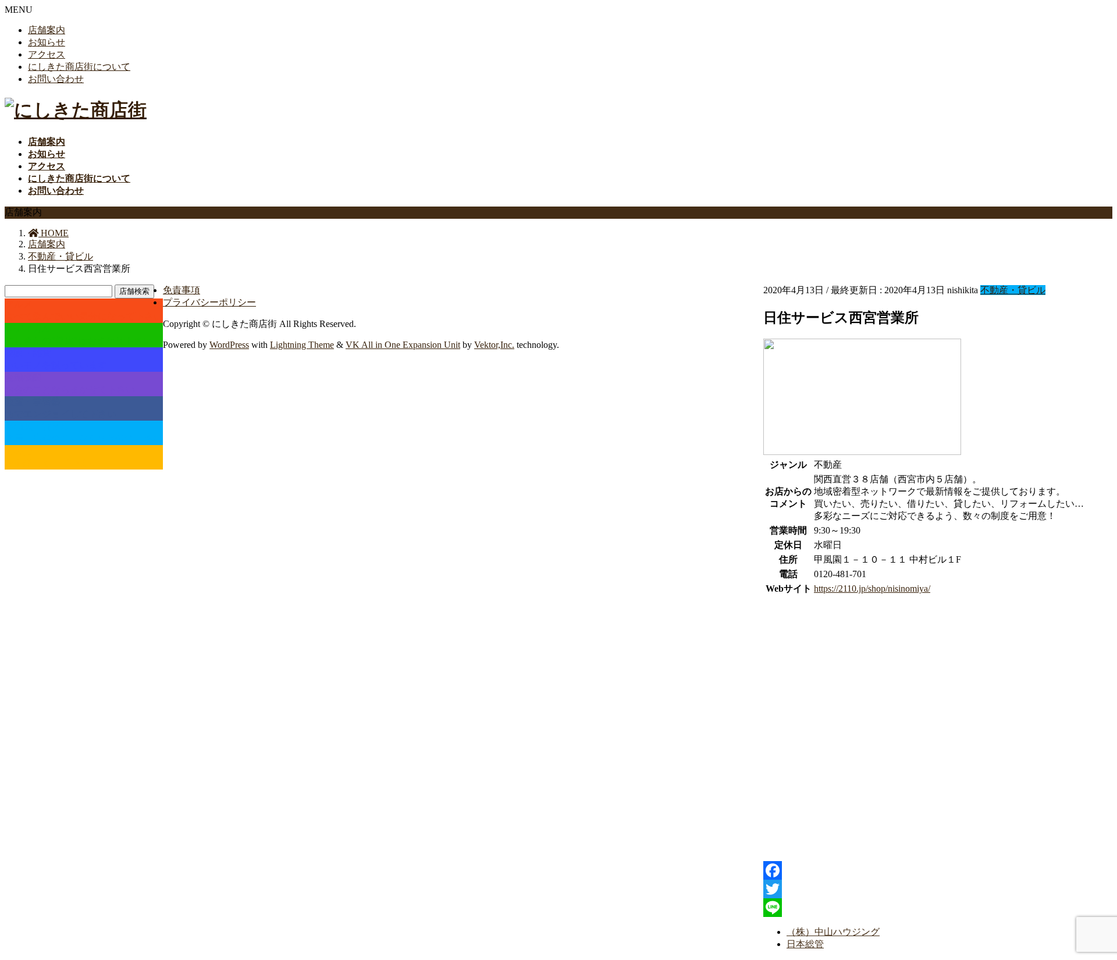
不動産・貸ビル (1012, 290)
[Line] (937, 907)
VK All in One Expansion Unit (403, 345)
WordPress (229, 345)
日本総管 (805, 944)
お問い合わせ (56, 79)
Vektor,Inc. (494, 345)
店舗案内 (46, 30)
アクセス (46, 54)
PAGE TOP (1083, 919)
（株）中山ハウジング (833, 932)
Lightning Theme (302, 345)
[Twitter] (937, 889)
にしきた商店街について (79, 67)
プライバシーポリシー (209, 302)
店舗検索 (134, 291)
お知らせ (46, 42)
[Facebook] (937, 870)
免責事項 (181, 290)
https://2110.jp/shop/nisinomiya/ (872, 588)
